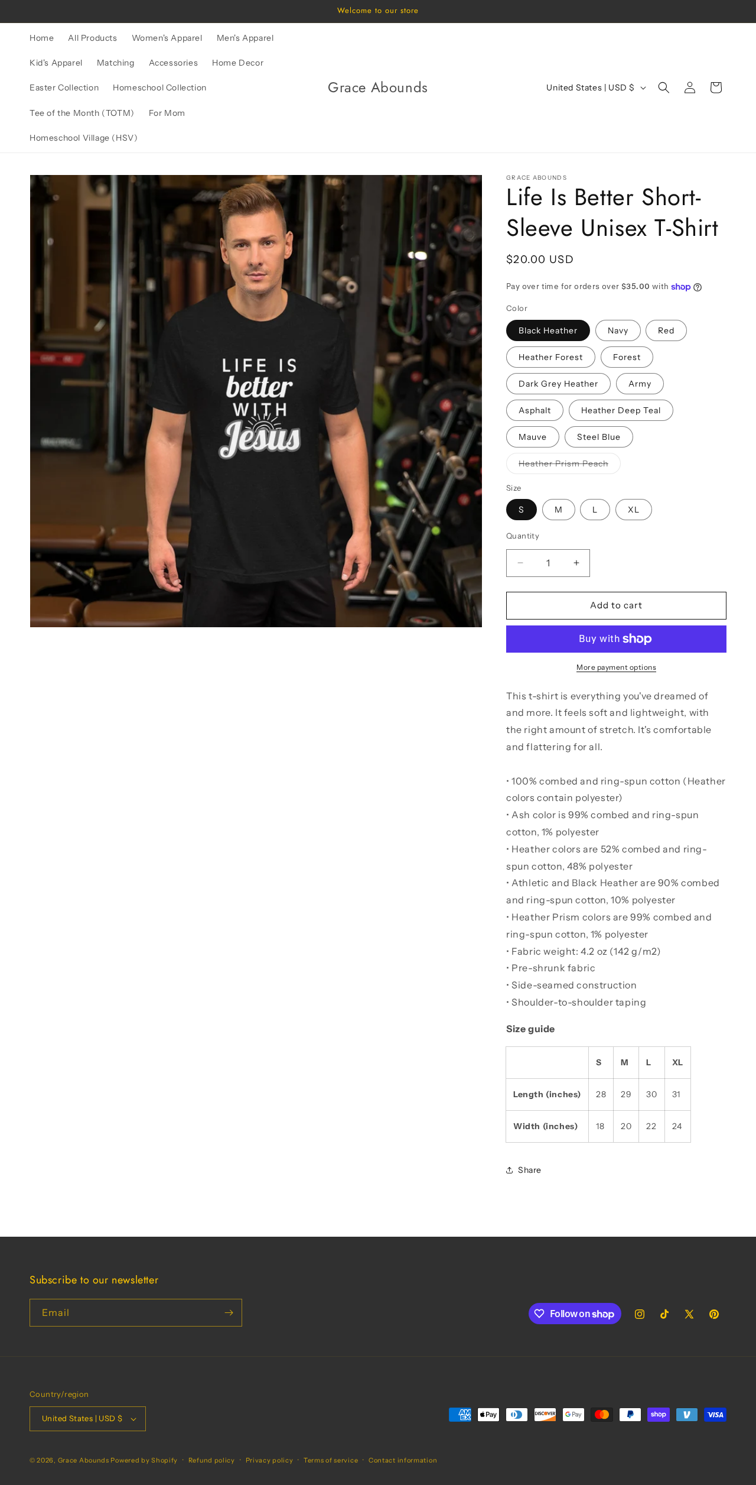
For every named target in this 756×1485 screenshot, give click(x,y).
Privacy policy (270, 1460)
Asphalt (535, 410)
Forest (627, 357)
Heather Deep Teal (621, 410)
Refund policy (211, 1460)
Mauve (533, 437)
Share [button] (530, 1170)
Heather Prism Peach (570, 466)
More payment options (616, 667)
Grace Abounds (83, 1460)
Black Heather (548, 330)
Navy (618, 330)
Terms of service (331, 1460)
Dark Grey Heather (558, 383)
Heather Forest (551, 357)
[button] (664, 87)
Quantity (522, 535)
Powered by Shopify (144, 1460)
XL (634, 509)
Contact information (403, 1460)
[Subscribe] (229, 1313)
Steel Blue (599, 437)
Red (666, 330)
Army (639, 383)
